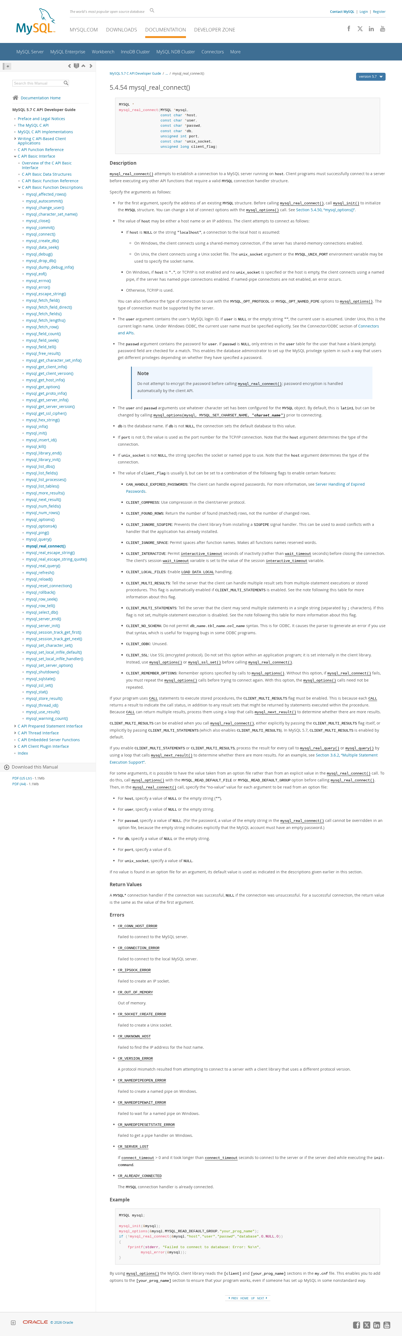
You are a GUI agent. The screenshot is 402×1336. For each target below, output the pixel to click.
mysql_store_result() (44, 698)
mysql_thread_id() (42, 705)
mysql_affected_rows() (46, 194)
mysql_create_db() (42, 240)
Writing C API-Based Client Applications (42, 141)
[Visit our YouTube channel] (380, 30)
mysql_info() (37, 426)
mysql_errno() (38, 280)
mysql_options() (40, 519)
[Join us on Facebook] (347, 30)
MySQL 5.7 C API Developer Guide (135, 73)
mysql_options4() (41, 526)
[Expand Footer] (13, 1323)
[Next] (91, 66)
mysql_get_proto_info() (46, 393)
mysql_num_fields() (43, 506)
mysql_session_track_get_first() (53, 632)
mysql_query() (38, 539)
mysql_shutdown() (42, 672)
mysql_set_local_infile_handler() (54, 658)
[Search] (66, 83)
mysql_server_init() (43, 625)
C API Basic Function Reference (50, 180)
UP (253, 1298)
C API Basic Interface (36, 156)
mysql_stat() (37, 691)
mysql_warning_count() (47, 718)
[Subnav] (15, 138)
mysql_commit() (40, 227)
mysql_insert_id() (41, 439)
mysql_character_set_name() (51, 214)
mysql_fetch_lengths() (45, 320)
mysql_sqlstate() (40, 678)
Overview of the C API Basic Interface (47, 165)
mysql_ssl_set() (39, 685)
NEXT (261, 1298)
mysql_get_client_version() (49, 373)
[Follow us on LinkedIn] (369, 30)
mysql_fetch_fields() (44, 313)
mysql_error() (38, 287)
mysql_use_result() (43, 711)
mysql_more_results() (45, 493)
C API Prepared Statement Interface (50, 726)
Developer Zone (214, 29)
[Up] (83, 66)
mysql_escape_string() (46, 293)
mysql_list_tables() (42, 486)
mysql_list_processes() (46, 479)
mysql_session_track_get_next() (54, 638)
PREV (234, 1298)
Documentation (165, 29)
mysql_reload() (39, 579)
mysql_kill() (36, 446)
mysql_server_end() (43, 618)
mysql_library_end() (44, 453)
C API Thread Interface (38, 733)
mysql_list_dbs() (40, 466)
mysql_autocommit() (44, 201)
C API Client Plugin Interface (43, 746)
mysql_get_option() (43, 386)
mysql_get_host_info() (45, 380)
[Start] (76, 66)
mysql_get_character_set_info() (53, 360)
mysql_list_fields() (42, 473)
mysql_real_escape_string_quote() (56, 559)
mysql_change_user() (45, 207)
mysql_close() (38, 220)
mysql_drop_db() (41, 260)
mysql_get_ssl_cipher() (46, 413)
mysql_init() (36, 433)
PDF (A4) (19, 784)
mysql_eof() (36, 273)
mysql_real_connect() (46, 546)
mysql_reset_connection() (49, 585)
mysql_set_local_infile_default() (54, 652)
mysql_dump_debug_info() (50, 267)
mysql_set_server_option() (49, 665)
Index (23, 753)
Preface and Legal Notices (41, 118)
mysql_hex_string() (43, 420)
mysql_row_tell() (40, 605)
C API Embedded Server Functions (49, 739)
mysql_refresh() (40, 572)
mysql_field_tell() (41, 346)
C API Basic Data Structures (47, 174)
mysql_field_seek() (42, 340)
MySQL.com (84, 29)
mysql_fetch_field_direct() (49, 307)
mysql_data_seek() (42, 247)
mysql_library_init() (43, 459)
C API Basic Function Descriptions (52, 187)
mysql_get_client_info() (46, 366)
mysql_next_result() (43, 499)
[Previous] (69, 66)
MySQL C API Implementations (45, 131)
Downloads (121, 29)
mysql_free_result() (43, 353)
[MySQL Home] (36, 22)
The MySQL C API (33, 125)
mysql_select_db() (42, 612)
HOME (244, 1298)
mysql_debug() (39, 254)
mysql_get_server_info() (47, 400)
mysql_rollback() (40, 592)
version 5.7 (368, 76)
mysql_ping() (37, 532)
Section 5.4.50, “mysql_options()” (325, 209)
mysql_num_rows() (43, 512)
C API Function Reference (41, 149)
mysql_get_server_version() (50, 406)
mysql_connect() (40, 234)
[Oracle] (35, 1322)
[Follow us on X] (358, 30)
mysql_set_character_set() (49, 645)
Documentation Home (41, 97)
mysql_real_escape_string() (50, 552)
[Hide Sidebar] (7, 66)
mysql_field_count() (43, 333)
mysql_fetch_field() (43, 300)
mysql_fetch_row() (42, 326)
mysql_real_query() (43, 565)
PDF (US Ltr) (22, 778)
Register (379, 11)
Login (364, 11)
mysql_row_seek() (41, 599)
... (166, 73)
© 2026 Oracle (61, 1322)
